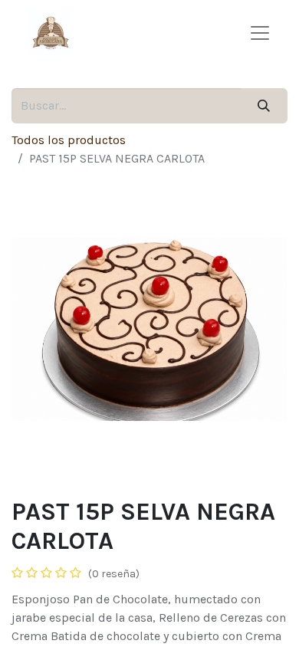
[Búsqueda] (264, 105)
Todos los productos (69, 140)
